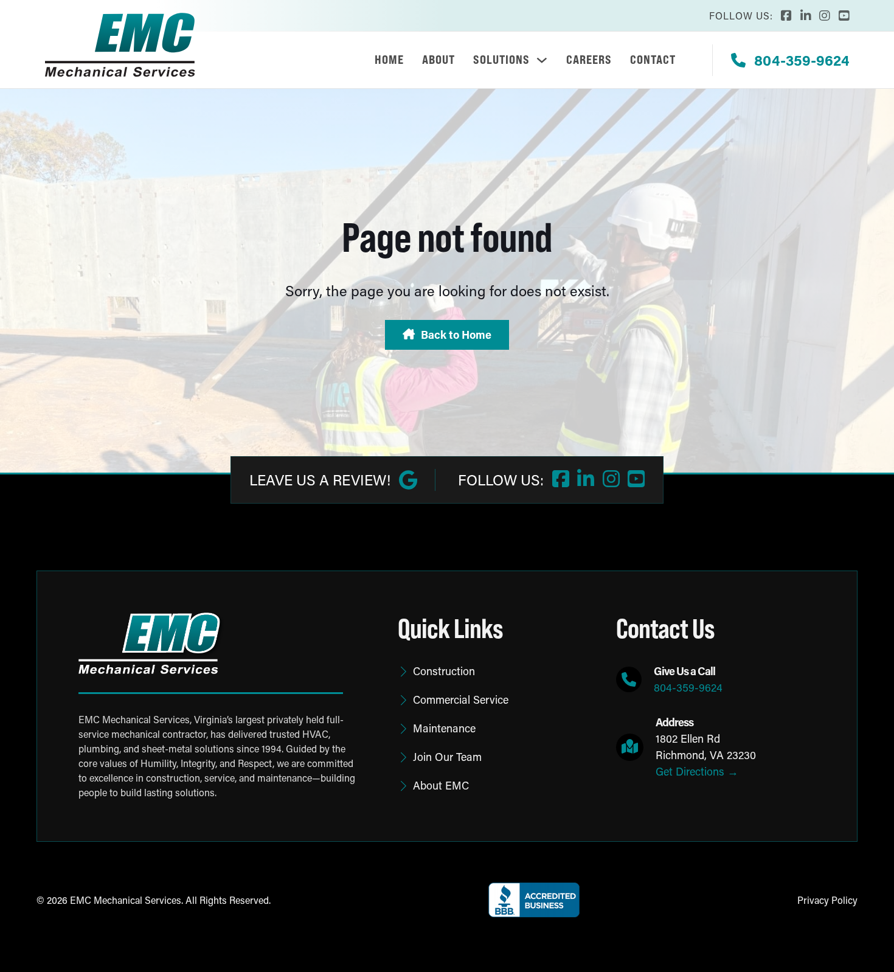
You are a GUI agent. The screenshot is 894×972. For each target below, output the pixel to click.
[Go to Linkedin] (805, 16)
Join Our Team (447, 756)
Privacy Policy (827, 900)
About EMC (441, 785)
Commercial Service (460, 699)
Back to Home (456, 334)
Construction (444, 671)
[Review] (408, 480)
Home (389, 59)
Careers (589, 59)
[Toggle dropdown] (542, 60)
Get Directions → (697, 771)
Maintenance (444, 728)
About (438, 59)
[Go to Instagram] (824, 16)
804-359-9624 (688, 687)
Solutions (501, 59)
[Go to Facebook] (786, 16)
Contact (653, 59)
